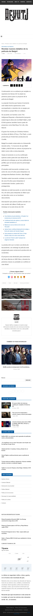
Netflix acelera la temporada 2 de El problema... (16, 367)
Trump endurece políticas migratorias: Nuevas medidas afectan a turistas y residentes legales (16, 462)
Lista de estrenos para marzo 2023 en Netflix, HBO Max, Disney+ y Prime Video (21, 423)
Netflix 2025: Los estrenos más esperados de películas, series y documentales (16, 437)
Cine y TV (17, 1)
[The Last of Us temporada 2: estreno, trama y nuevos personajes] (6, 415)
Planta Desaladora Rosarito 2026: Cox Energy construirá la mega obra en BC (14, 520)
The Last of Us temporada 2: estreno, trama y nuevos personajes (21, 413)
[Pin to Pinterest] (17, 85)
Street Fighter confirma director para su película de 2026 (15, 456)
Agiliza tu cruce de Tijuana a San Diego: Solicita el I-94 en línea (16, 468)
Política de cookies (6, 499)
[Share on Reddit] (19, 85)
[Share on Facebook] (11, 85)
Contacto (28, 1)
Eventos (22, 1)
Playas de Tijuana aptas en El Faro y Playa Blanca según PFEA (15, 526)
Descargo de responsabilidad (9, 496)
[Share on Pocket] (22, 85)
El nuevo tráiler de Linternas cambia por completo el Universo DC (21, 405)
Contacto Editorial (6, 482)
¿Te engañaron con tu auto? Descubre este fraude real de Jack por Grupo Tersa (16, 443)
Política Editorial (5, 489)
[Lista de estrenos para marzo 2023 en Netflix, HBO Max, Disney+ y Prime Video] (6, 424)
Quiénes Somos (5, 479)
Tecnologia (10, 1)
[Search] (31, 36)
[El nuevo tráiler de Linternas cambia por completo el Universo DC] (6, 405)
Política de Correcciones (7, 492)
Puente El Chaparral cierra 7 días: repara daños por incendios (15, 532)
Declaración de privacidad (8, 485)
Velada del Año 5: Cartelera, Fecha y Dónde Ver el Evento (15, 449)
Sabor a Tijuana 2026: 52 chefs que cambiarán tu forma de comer (16, 538)
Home (3, 43)
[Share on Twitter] (14, 85)
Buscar (3, 377)
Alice (4, 53)
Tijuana (4, 1)
